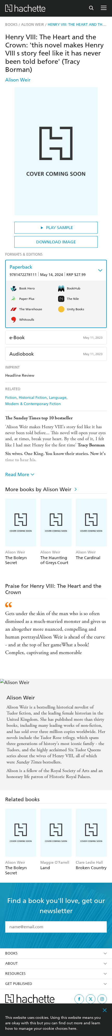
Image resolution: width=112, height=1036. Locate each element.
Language (57, 397)
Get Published (18, 984)
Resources (15, 973)
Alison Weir (17, 80)
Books (11, 953)
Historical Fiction (33, 397)
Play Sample (59, 227)
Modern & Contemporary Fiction (33, 404)
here (72, 1028)
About (11, 963)
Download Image (56, 241)
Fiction (11, 397)
